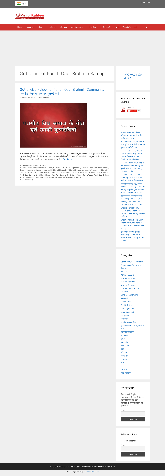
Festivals (125, 271)
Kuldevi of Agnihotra (27, 170)
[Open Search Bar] (146, 27)
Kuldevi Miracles (128, 278)
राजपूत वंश (124, 356)
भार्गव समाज (125, 346)
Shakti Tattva (127, 305)
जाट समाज (124, 335)
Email (122, 410)
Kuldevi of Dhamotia (59, 170)
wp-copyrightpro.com (91, 472)
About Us (30, 27)
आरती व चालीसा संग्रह (128, 322)
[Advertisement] (82, 47)
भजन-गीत (124, 342)
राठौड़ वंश (124, 359)
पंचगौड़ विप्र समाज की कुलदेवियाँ (72, 177)
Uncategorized (127, 308)
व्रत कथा (124, 369)
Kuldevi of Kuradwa (91, 170)
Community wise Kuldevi (31, 165)
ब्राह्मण (44, 165)
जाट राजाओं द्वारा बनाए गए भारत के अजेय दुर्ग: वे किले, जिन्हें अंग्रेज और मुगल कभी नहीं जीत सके (133, 144)
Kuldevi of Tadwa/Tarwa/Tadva (81, 175)
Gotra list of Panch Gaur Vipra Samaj (67, 168)
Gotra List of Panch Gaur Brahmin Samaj (37, 168)
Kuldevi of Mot (32, 172)
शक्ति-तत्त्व (63, 27)
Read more (68, 159)
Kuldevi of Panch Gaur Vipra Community (53, 175)
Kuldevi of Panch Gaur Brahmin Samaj (86, 172)
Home (19, 27)
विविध (122, 363)
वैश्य (122, 366)
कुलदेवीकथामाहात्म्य (76, 27)
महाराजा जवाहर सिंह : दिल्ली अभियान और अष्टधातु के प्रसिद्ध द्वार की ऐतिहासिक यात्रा (133, 135)
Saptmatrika (126, 302)
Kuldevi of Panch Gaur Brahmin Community (54, 172)
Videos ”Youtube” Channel (126, 27)
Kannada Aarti (127, 275)
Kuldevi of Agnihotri (43, 170)
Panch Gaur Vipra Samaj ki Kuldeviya (48, 177)
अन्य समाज (124, 319)
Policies (92, 27)
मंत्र (122, 349)
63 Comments (27, 180)
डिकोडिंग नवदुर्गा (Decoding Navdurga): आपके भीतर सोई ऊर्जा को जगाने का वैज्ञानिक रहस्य (132, 178)
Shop (143, 2)
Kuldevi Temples (128, 282)
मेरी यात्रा (124, 352)
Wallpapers (126, 315)
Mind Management (129, 295)
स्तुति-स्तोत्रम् (126, 373)
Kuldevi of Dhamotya (75, 170)
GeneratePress (109, 467)
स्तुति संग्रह (52, 27)
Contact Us (107, 27)
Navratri (124, 298)
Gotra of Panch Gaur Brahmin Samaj (95, 168)
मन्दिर (40, 27)
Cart (148, 2)
